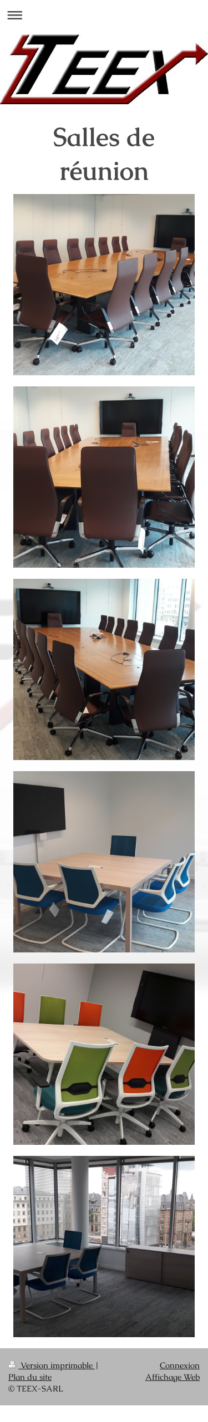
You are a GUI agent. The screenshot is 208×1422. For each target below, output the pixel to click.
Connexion (180, 1365)
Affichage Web (172, 1377)
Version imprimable (56, 1365)
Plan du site (30, 1377)
